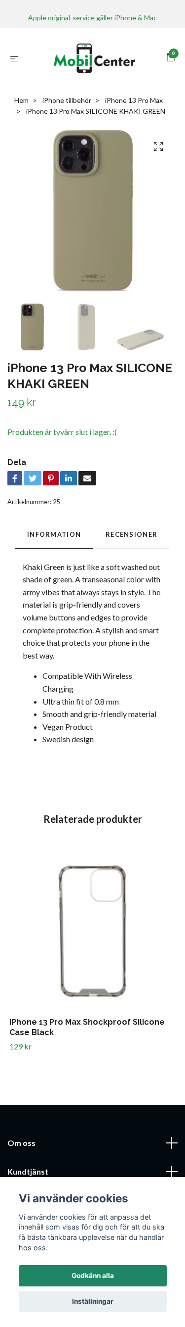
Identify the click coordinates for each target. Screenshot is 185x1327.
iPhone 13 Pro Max (134, 100)
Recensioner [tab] (131, 534)
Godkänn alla (93, 1276)
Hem (21, 100)
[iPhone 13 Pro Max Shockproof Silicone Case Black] (92, 934)
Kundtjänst (27, 1171)
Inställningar (92, 1301)
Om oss (21, 1142)
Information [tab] (54, 534)
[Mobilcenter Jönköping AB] (95, 58)
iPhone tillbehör (66, 100)
